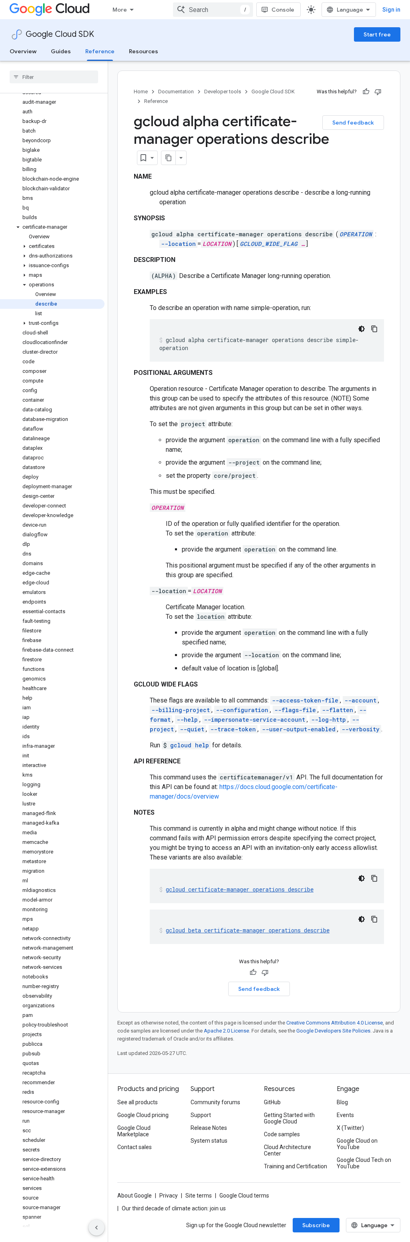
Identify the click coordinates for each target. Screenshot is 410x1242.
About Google (134, 1195)
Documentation (176, 92)
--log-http (328, 719)
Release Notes (209, 1128)
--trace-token (233, 729)
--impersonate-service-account (254, 719)
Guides (61, 51)
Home (141, 92)
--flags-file (295, 710)
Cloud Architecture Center (287, 1150)
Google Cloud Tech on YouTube (364, 1163)
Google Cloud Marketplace (134, 1131)
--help (187, 719)
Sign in (391, 9)
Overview (23, 51)
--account (360, 700)
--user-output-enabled (299, 729)
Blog (342, 1102)
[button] (52, 227)
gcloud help (189, 745)
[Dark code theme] (361, 328)
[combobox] (213, 9)
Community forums (215, 1102)
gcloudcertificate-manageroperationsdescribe (240, 889)
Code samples (282, 1134)
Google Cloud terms (244, 1195)
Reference (100, 51)
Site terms (198, 1195)
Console (282, 9)
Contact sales (134, 1147)
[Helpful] (366, 92)
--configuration (242, 710)
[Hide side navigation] (96, 1228)
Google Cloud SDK (60, 34)
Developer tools (222, 92)
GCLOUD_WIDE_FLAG (268, 244)
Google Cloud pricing (143, 1115)
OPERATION (356, 234)
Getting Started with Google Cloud (289, 1118)
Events (345, 1115)
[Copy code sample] (374, 328)
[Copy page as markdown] (168, 158)
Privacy (168, 1195)
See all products (137, 1102)
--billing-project (180, 710)
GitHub (272, 1102)
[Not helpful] (378, 92)
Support (201, 1115)
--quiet (192, 729)
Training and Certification (295, 1166)
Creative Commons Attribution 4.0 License (334, 1023)
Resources (143, 51)
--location (178, 244)
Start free (377, 34)
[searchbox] (54, 76)
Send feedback (353, 122)
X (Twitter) (350, 1128)
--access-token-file (305, 700)
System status (209, 1140)
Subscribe (316, 1225)
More (120, 9)
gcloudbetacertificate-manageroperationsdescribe (248, 930)
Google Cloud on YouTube (357, 1143)
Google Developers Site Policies (333, 1031)
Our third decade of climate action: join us (174, 1208)
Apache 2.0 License (226, 1031)
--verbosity (361, 729)
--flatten (337, 710)
